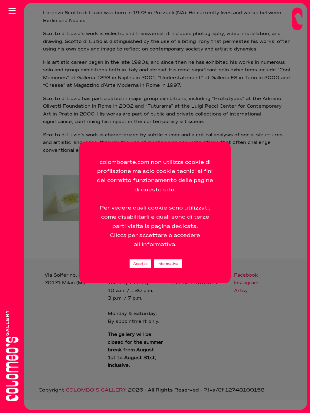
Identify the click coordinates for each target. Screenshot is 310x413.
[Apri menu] (12, 10)
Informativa (168, 264)
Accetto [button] (140, 264)
